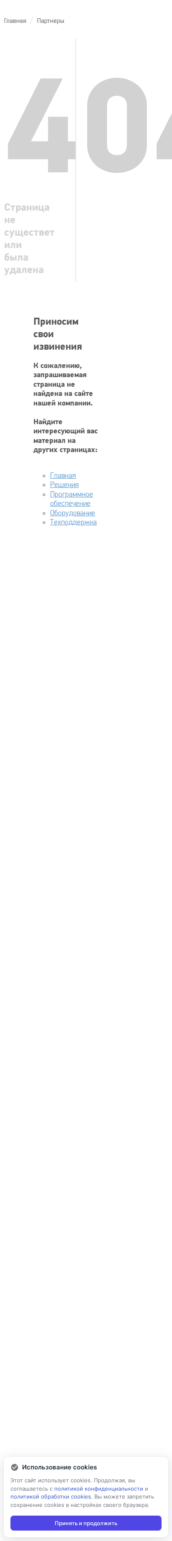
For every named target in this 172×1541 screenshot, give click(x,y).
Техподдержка (73, 522)
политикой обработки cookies (50, 1496)
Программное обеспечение (71, 499)
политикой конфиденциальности (98, 1488)
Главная (63, 475)
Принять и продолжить (86, 1523)
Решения (64, 484)
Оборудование (72, 513)
